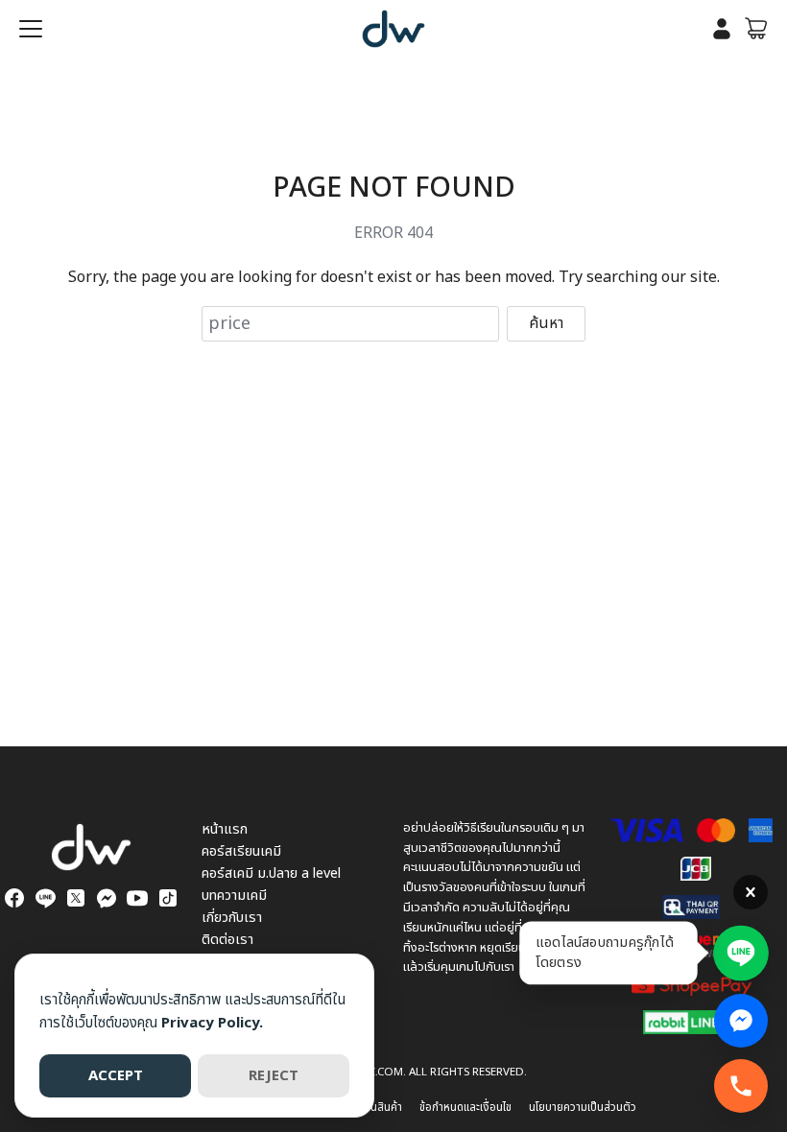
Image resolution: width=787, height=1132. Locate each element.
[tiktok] (167, 897)
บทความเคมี (234, 895)
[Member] (721, 28)
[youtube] (137, 897)
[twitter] (75, 897)
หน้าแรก (225, 829)
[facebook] (14, 897)
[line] (45, 897)
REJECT (273, 1076)
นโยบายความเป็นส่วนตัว (582, 1107)
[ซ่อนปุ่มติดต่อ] (750, 892)
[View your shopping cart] (756, 28)
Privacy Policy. (212, 1023)
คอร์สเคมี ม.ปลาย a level (271, 873)
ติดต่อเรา (227, 940)
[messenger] (106, 897)
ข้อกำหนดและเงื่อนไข (465, 1107)
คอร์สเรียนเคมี (241, 851)
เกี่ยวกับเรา (232, 918)
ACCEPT (115, 1076)
